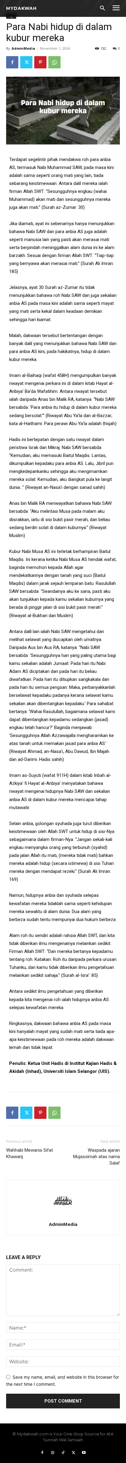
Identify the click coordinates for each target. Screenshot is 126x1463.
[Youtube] (83, 1453)
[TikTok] (63, 1453)
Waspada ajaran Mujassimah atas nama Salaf (96, 1156)
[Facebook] (12, 62)
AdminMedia (23, 48)
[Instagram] (52, 1453)
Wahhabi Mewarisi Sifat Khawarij (29, 1153)
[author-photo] (63, 1215)
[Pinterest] (40, 62)
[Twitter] (26, 62)
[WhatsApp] (54, 62)
